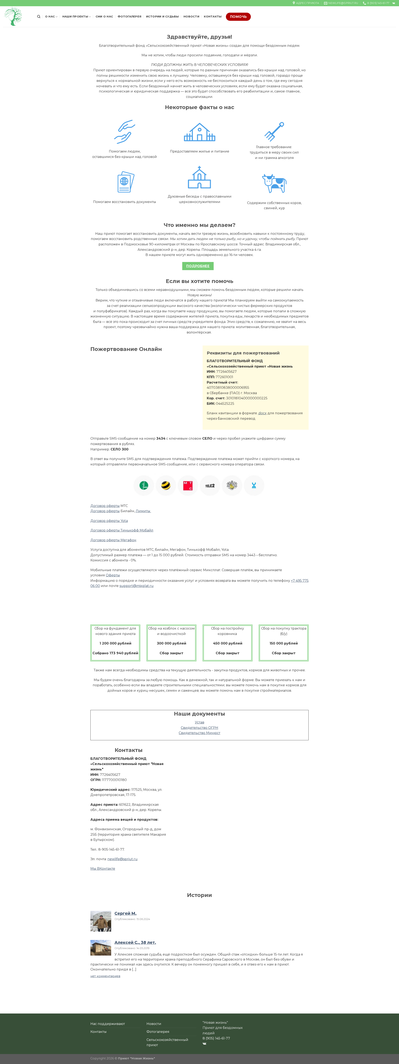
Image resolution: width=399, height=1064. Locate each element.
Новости (191, 16)
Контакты (213, 16)
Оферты (113, 575)
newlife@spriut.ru (122, 859)
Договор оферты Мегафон (113, 540)
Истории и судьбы (162, 16)
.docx (262, 413)
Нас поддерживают (107, 1024)
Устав (199, 722)
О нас (50, 16)
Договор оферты (105, 506)
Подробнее (197, 266)
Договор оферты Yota (109, 521)
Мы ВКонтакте (102, 869)
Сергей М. (126, 913)
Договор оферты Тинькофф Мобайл (121, 530)
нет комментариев (105, 976)
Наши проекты (75, 16)
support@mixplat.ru (136, 586)
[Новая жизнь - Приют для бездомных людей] (17, 16)
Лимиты (143, 511)
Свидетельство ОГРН (199, 728)
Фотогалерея (129, 16)
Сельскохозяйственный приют (167, 1042)
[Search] (38, 17)
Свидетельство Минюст (199, 733)
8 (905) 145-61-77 (216, 1038)
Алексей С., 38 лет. (135, 942)
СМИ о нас (104, 16)
